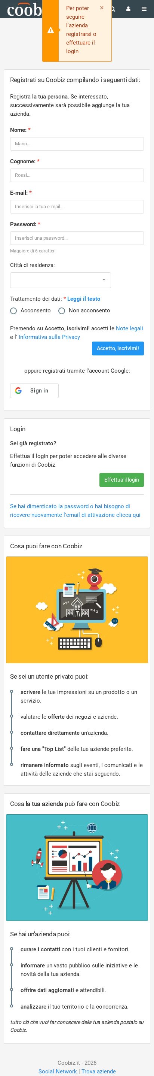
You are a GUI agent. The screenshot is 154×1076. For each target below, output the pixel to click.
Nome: (18, 130)
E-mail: (19, 193)
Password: (23, 224)
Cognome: (23, 161)
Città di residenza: (32, 265)
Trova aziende (98, 1071)
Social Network (57, 1071)
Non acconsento (89, 310)
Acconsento (36, 310)
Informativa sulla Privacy (49, 337)
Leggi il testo (83, 298)
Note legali (129, 328)
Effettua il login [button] (121, 480)
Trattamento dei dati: (36, 298)
